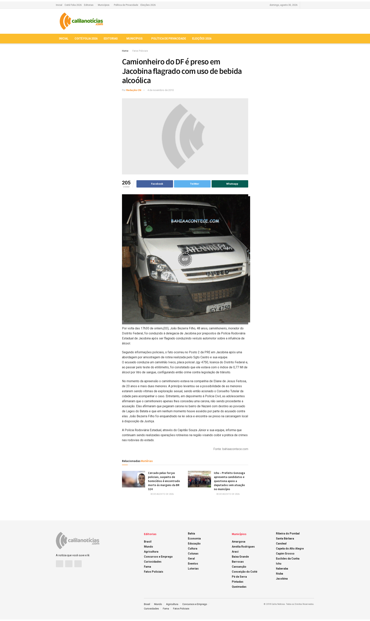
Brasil (147, 541)
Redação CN (133, 90)
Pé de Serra (239, 576)
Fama (147, 566)
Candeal (281, 543)
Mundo (148, 546)
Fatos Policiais (140, 51)
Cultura (192, 548)
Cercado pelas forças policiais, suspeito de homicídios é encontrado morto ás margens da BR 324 (164, 481)
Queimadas (239, 586)
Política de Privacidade (126, 5)
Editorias (88, 5)
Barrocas (238, 561)
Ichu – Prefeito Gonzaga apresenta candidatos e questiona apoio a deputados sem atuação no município (229, 481)
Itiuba (279, 573)
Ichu (278, 563)
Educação (194, 543)
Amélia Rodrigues (243, 546)
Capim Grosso (285, 553)
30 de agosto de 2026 (162, 494)
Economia (194, 538)
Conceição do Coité (244, 571)
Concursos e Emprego (158, 556)
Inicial (59, 5)
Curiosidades (152, 561)
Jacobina (282, 578)
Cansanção (239, 566)
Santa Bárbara (285, 538)
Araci (235, 551)
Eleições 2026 (148, 5)
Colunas (193, 553)
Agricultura (151, 551)
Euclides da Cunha (287, 558)
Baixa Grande (240, 556)
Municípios (103, 5)
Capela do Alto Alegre (290, 548)
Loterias (193, 568)
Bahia (191, 533)
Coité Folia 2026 (73, 5)
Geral (191, 558)
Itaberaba (282, 568)
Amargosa (238, 541)
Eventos (193, 563)
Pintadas (237, 581)
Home (125, 51)
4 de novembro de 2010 (160, 90)
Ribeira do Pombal (288, 533)
